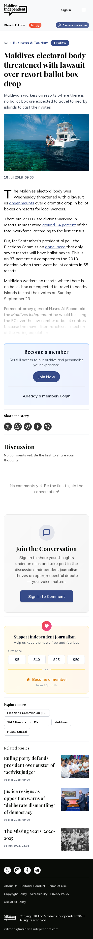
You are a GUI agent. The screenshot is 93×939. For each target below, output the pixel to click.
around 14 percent (59, 224)
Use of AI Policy (15, 902)
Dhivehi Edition (14, 25)
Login (65, 395)
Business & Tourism (31, 43)
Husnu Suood (17, 732)
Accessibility (38, 894)
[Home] (6, 42)
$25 (56, 659)
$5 (17, 659)
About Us (11, 886)
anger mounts (21, 202)
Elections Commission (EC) (27, 713)
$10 (36, 659)
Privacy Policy (59, 894)
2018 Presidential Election (26, 722)
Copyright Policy (15, 894)
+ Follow (60, 43)
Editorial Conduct (33, 886)
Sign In (66, 10)
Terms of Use (57, 886)
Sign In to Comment (46, 596)
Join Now (46, 376)
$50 (76, 659)
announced (55, 246)
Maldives (61, 722)
